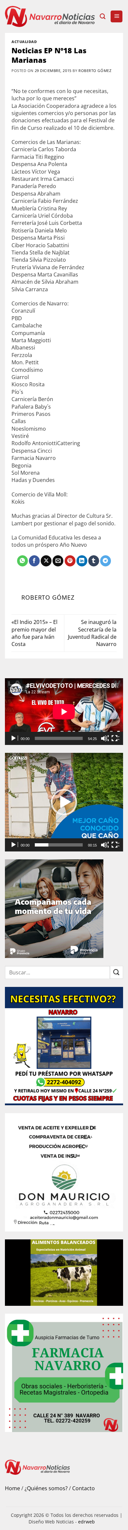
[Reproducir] (14, 738)
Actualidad (24, 41)
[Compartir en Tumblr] (93, 560)
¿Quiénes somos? (46, 1488)
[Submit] (116, 972)
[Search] (102, 16)
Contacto (83, 1488)
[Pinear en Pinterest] (70, 560)
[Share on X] (46, 560)
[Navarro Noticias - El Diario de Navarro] (50, 16)
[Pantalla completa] (115, 738)
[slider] (59, 845)
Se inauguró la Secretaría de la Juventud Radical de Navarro (92, 633)
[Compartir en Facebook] (34, 560)
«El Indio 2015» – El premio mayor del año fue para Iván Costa (34, 633)
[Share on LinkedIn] (81, 560)
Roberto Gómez (94, 70)
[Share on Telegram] (105, 560)
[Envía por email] (58, 560)
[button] (116, 17)
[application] (64, 711)
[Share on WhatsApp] (22, 560)
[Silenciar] (105, 738)
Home (12, 1488)
